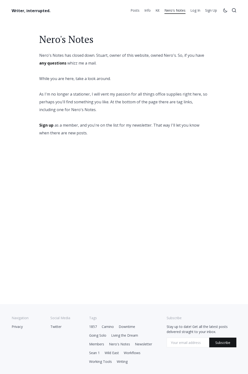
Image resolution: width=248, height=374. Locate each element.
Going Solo (97, 335)
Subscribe (222, 342)
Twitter (56, 326)
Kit (157, 10)
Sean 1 (94, 352)
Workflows (132, 352)
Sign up (211, 10)
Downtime (127, 326)
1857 (93, 326)
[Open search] (234, 11)
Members (96, 344)
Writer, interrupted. (31, 10)
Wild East (112, 352)
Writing (122, 361)
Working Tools (100, 361)
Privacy (17, 326)
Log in (195, 10)
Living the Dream (124, 335)
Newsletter (143, 344)
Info (147, 10)
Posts (135, 10)
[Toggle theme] (225, 11)
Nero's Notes (175, 10)
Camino (108, 326)
